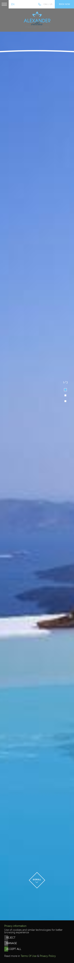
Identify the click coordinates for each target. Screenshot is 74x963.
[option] (37, 481)
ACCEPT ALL (7, 949)
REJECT (7, 937)
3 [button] (65, 401)
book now (64, 4)
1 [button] (65, 390)
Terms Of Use (28, 956)
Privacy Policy (48, 956)
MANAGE (7, 943)
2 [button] (65, 395)
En (12, 4)
